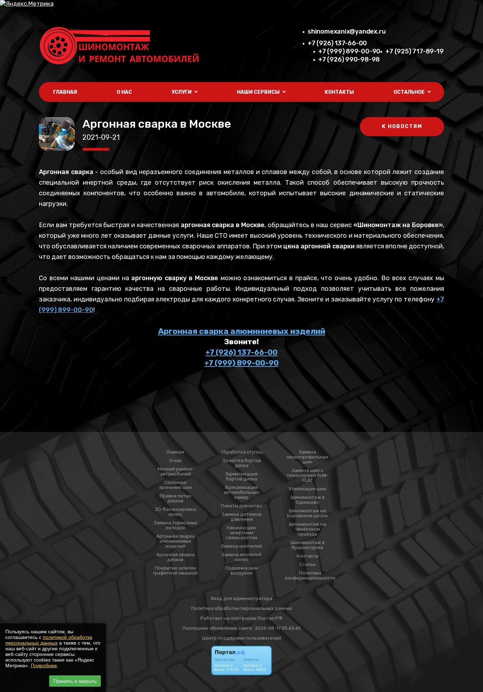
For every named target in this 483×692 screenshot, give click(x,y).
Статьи (307, 564)
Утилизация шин (307, 488)
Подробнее (44, 665)
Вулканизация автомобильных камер (241, 492)
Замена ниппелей (241, 546)
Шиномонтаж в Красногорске (308, 545)
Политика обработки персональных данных (241, 608)
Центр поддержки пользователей (241, 638)
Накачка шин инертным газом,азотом (241, 532)
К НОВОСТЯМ (402, 126)
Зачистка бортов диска (241, 463)
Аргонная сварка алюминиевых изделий (241, 331)
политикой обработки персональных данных (48, 640)
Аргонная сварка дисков (175, 557)
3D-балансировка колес (175, 512)
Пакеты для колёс (241, 505)
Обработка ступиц (242, 452)
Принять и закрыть (75, 681)
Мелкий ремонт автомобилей (175, 472)
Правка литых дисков (175, 498)
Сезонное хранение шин (175, 485)
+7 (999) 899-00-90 (349, 51)
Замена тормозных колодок (175, 525)
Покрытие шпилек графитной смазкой (175, 571)
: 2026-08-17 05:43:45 (277, 628)
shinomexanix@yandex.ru (346, 31)
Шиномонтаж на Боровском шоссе (307, 513)
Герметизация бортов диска (241, 476)
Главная (65, 92)
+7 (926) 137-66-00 (337, 43)
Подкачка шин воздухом (241, 571)
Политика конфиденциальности (310, 576)
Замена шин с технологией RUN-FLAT (307, 475)
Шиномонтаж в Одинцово (308, 500)
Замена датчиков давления (242, 517)
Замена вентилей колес (241, 557)
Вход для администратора (241, 598)
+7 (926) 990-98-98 (349, 59)
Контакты (339, 92)
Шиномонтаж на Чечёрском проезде (307, 529)
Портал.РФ (270, 618)
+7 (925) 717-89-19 (414, 51)
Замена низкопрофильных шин (307, 457)
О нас (124, 92)
